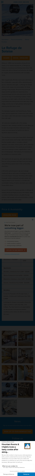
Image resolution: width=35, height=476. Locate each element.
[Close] (32, 219)
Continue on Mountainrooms (12, 254)
